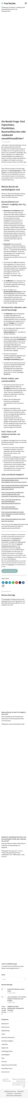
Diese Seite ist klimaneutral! (14, 1095)
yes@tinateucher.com (10, 1091)
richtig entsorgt (18, 423)
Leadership (4, 1044)
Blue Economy (5, 1027)
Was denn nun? (7, 591)
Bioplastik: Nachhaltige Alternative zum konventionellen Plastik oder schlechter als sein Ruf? (13, 839)
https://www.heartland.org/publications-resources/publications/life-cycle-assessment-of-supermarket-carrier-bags (13, 494)
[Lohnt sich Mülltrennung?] (14, 906)
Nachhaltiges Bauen (7, 1051)
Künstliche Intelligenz (7, 1041)
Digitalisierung (5, 1030)
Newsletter (11, 564)
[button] (26, 3)
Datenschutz (17, 1093)
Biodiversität (5, 1024)
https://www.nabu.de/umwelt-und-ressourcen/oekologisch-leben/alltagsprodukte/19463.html (11, 501)
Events (3, 1034)
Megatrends (4, 1048)
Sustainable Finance (6, 1068)
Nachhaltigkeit (5, 1055)
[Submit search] (25, 979)
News (3, 1058)
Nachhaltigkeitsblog (15, 170)
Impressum (10, 1093)
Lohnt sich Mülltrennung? (9, 964)
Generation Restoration (8, 1037)
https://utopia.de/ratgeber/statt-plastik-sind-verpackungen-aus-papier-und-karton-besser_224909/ (13, 514)
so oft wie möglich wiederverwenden (14, 459)
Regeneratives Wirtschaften (9, 1065)
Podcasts (4, 1061)
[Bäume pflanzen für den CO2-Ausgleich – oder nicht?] (14, 654)
